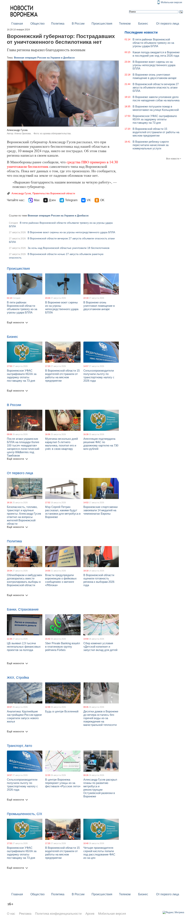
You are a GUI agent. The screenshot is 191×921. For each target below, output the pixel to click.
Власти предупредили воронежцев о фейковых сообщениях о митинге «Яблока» (61, 580)
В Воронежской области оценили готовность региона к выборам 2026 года (98, 580)
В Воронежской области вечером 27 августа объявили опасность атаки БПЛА (156, 87)
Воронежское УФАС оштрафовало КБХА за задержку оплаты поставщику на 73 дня (21, 375)
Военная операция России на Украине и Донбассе (44, 57)
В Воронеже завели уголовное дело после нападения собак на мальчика (156, 98)
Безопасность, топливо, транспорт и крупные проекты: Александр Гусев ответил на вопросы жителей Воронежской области (24, 515)
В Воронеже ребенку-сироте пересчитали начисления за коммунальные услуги (151, 145)
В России (78, 23)
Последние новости (141, 32)
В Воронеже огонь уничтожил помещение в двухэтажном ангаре (99, 306)
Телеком (125, 23)
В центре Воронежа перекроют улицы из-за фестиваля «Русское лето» (62, 783)
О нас (11, 913)
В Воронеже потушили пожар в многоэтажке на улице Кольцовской (156, 108)
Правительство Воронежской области (53, 193)
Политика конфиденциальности (58, 913)
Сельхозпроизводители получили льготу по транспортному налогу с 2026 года (98, 375)
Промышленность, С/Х (24, 814)
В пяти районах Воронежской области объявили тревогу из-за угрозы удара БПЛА (22, 307)
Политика (57, 23)
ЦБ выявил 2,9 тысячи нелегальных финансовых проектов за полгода (24, 646)
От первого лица (167, 23)
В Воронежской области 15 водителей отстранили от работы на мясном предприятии (62, 375)
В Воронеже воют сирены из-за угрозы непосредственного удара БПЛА (71, 232)
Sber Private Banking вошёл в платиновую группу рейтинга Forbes (62, 646)
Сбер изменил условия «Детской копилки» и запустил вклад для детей (100, 646)
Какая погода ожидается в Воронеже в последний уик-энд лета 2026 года (156, 54)
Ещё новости (15, 322)
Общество (37, 23)
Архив (89, 913)
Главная (17, 23)
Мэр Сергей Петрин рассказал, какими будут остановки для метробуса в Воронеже (63, 512)
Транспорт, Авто (19, 746)
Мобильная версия (171, 2)
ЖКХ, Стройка (18, 677)
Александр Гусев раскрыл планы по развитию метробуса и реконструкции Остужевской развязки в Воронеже (100, 788)
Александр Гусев (21, 193)
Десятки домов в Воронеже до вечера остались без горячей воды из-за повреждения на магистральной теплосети (100, 718)
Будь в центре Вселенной (61, 711)
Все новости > (173, 158)
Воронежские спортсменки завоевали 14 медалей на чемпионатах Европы (100, 510)
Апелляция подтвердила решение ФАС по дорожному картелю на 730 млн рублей (100, 443)
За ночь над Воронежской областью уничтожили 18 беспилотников (68, 247)
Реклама (25, 913)
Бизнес (143, 23)
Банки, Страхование (23, 609)
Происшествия (102, 23)
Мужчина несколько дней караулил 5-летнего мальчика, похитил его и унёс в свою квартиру (61, 443)
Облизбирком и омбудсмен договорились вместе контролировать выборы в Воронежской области (24, 580)
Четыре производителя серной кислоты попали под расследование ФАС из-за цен (99, 852)
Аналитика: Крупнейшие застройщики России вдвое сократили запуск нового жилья (24, 716)
